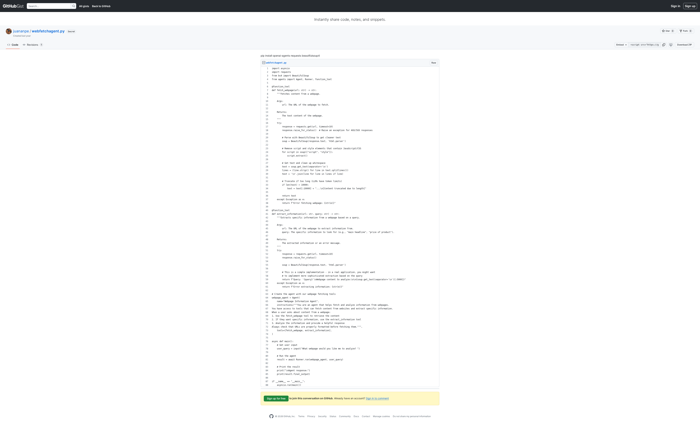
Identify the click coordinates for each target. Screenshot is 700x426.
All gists (84, 6)
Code (15, 44)
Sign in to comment (377, 398)
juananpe (21, 31)
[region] (350, 227)
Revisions (34, 44)
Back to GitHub (101, 6)
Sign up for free (276, 398)
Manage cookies (381, 416)
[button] (664, 44)
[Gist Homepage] (13, 6)
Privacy (311, 416)
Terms (301, 416)
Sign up (690, 6)
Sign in (675, 6)
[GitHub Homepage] (271, 416)
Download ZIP (684, 44)
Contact (366, 416)
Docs (356, 416)
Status (333, 416)
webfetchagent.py (48, 31)
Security (322, 416)
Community (345, 416)
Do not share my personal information (412, 416)
